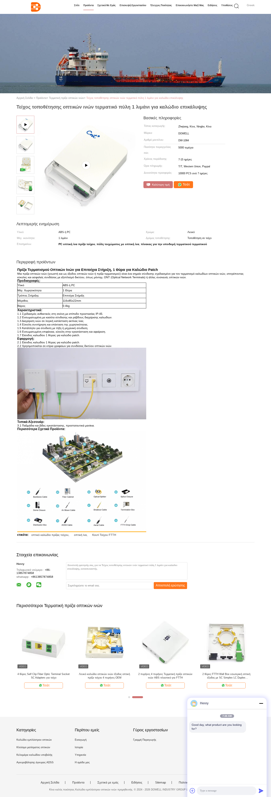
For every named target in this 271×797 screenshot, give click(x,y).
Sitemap (160, 782)
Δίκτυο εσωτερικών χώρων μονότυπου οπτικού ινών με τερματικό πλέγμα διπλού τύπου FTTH (117, 676)
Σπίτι (76, 5)
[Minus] (261, 703)
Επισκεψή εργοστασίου (133, 5)
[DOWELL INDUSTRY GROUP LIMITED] (35, 7)
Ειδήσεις (212, 5)
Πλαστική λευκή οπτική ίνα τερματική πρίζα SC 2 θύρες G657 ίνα (178, 676)
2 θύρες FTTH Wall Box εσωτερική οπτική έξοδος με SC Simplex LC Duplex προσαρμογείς (61, 676)
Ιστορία (79, 747)
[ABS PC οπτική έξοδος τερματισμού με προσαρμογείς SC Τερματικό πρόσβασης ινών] (239, 642)
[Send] (261, 790)
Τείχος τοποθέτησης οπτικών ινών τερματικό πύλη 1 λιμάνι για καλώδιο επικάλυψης (134, 97)
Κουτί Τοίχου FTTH (104, 534)
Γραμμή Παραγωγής (144, 739)
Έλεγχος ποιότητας (161, 5)
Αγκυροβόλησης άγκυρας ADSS (35, 762)
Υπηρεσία (80, 754)
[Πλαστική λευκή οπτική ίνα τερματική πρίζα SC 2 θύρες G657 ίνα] (178, 642)
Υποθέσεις (227, 5)
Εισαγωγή (80, 739)
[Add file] (192, 790)
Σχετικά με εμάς (106, 5)
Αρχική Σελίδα (50, 782)
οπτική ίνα (80, 534)
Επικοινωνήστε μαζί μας (190, 5)
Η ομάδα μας (82, 762)
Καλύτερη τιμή (160, 184)
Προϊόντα (88, 5)
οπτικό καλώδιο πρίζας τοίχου (49, 534)
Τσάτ (186, 184)
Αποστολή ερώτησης (170, 585)
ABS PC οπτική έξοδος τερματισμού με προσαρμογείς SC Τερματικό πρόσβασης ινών (238, 676)
